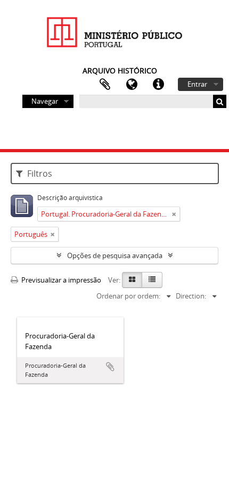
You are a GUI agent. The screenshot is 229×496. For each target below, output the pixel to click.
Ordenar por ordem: (128, 296)
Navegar (44, 101)
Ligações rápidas (158, 84)
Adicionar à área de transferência (110, 366)
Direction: (191, 296)
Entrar (197, 84)
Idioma (131, 84)
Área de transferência (105, 84)
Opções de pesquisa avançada (114, 255)
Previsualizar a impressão (60, 280)
